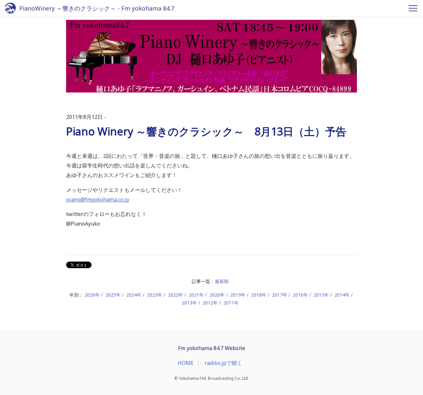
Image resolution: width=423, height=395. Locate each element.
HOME (186, 363)
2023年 (154, 295)
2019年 (238, 295)
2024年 (133, 295)
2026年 (92, 295)
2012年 (210, 303)
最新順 (222, 281)
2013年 (189, 303)
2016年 (300, 295)
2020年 (217, 295)
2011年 (231, 303)
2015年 (321, 295)
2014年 (342, 295)
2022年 (175, 295)
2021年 (196, 295)
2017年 (279, 295)
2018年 (258, 295)
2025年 (113, 295)
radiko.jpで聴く (223, 363)
